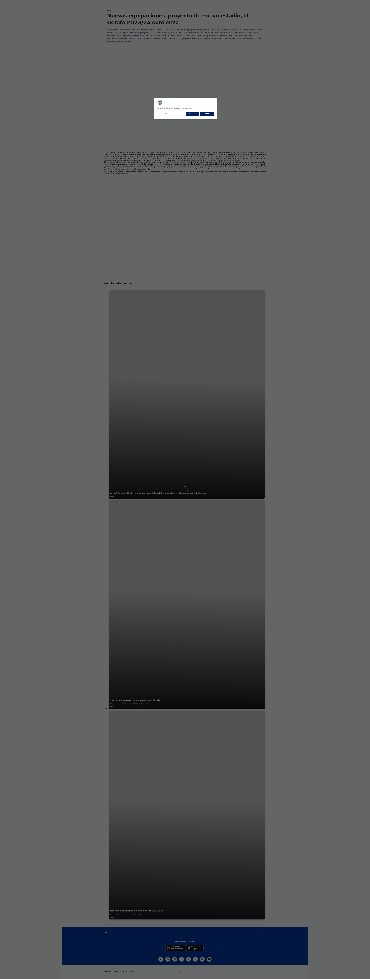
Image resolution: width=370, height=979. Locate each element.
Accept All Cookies (207, 114)
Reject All (192, 114)
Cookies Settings (164, 114)
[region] (185, 108)
